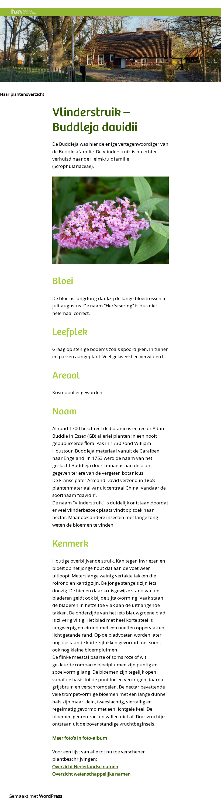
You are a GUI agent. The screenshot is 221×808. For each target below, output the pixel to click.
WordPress (50, 796)
